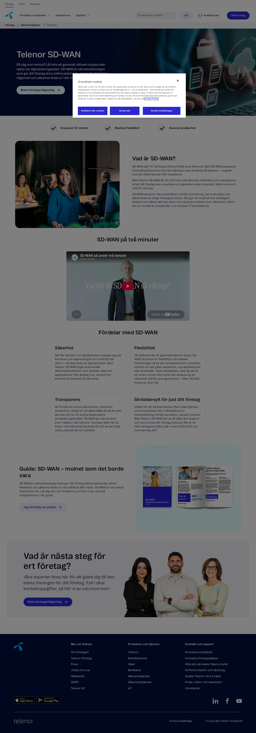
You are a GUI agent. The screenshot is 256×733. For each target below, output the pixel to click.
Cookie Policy (151, 99)
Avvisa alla (124, 111)
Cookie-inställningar (161, 111)
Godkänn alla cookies (92, 111)
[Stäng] (178, 81)
